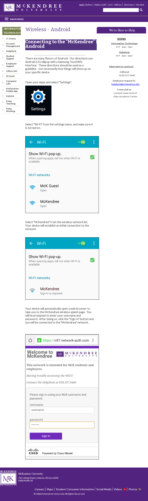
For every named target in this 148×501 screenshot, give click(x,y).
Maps (50, 489)
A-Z (110, 4)
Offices (118, 4)
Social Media (103, 489)
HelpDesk (11, 51)
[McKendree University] (38, 9)
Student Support (10, 57)
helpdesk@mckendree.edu (125, 84)
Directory (129, 4)
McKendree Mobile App (12, 89)
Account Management (13, 44)
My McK (140, 4)
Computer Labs (11, 82)
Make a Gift (100, 4)
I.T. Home (11, 38)
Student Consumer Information (75, 489)
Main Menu (17, 19)
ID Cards (10, 76)
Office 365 (11, 71)
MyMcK (10, 96)
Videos (118, 489)
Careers (39, 489)
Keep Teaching (10, 102)
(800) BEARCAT (25, 480)
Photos (133, 489)
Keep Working (10, 109)
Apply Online (85, 4)
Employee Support (11, 64)
